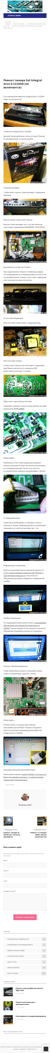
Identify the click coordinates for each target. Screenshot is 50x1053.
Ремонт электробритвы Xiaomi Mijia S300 (29, 989)
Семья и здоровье (13, 967)
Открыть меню (14, 16)
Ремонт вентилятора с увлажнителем (26, 1003)
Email (6, 871)
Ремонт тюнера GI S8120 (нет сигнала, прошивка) (11, 834)
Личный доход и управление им (18, 939)
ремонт (12, 785)
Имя (5, 860)
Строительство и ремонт (15, 956)
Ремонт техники (12, 973)
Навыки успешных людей (16, 950)
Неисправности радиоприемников (31, 1016)
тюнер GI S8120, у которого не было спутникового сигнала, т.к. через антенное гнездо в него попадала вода (24, 777)
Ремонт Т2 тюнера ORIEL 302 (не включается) (38, 834)
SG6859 (21, 409)
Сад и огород (11, 962)
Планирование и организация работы (20, 945)
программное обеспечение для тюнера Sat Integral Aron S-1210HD (24, 625)
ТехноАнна (25, 6)
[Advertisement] (25, 53)
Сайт (5, 881)
